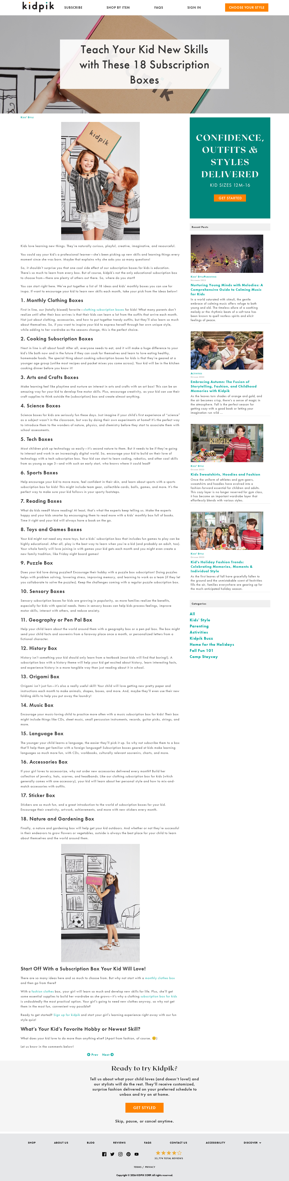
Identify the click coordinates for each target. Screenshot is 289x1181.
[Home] (38, 11)
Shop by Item (118, 7)
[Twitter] (112, 1154)
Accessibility (215, 1142)
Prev (94, 1055)
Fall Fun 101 (202, 650)
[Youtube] (136, 1154)
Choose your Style (246, 7)
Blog (91, 1142)
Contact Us (178, 1142)
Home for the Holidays (212, 644)
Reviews (119, 1142)
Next (106, 1055)
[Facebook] (104, 1154)
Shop (32, 1142)
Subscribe (73, 7)
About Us (61, 1142)
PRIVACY (150, 1167)
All (192, 613)
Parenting (199, 626)
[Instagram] (120, 1154)
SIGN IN (194, 7)
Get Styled (144, 1107)
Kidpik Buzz (201, 638)
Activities (199, 632)
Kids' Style (27, 117)
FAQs (158, 7)
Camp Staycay (204, 656)
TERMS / (139, 1167)
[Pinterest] (128, 1154)
